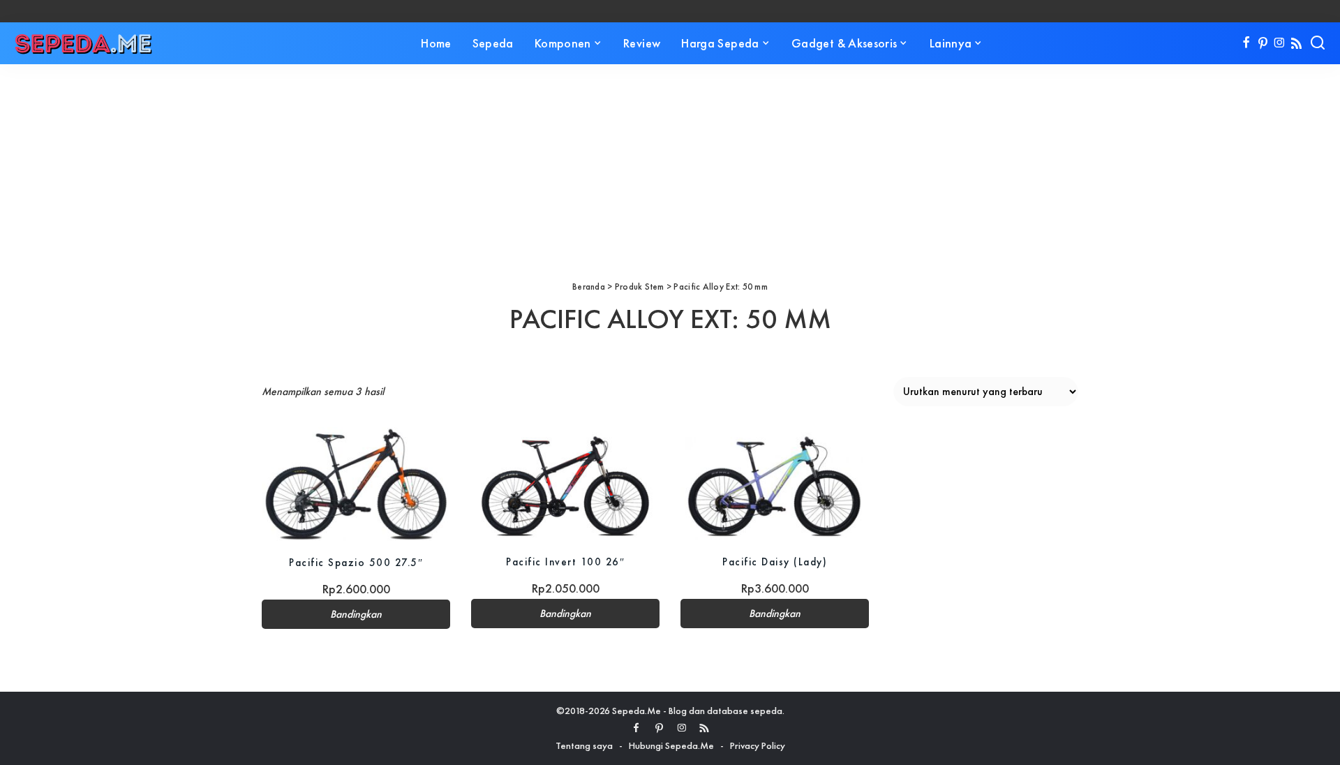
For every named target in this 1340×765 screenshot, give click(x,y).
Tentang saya (584, 745)
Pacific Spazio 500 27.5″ (356, 562)
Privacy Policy (757, 745)
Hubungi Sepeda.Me (671, 745)
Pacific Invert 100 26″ (565, 561)
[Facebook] (1246, 43)
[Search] (1317, 43)
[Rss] (1296, 43)
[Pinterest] (1263, 43)
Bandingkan (356, 614)
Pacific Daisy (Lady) (774, 561)
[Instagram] (1280, 43)
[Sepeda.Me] (84, 43)
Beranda (588, 286)
